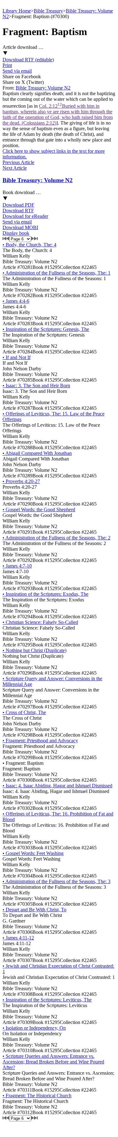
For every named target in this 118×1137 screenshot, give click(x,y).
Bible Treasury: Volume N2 (43, 87)
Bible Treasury (48, 10)
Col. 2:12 (58, 114)
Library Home (17, 10)
